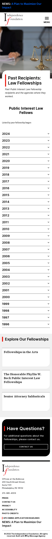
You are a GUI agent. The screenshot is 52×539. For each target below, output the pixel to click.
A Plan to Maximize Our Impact (21, 5)
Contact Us (26, 447)
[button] (26, 133)
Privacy (6, 505)
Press (5, 498)
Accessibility (9, 509)
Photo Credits (10, 513)
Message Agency (37, 536)
